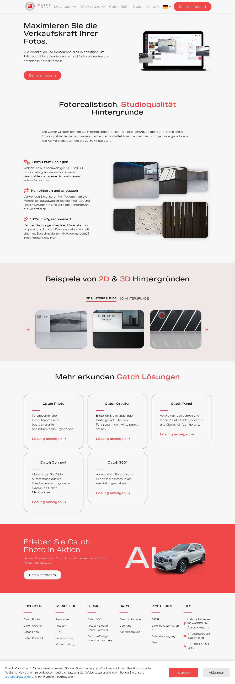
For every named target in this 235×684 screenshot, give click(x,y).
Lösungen (62, 6)
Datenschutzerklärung (21, 676)
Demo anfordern (192, 6)
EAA (154, 642)
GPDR (155, 619)
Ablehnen (216, 672)
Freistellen (62, 619)
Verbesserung (64, 638)
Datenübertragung (163, 636)
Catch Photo (32, 619)
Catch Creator (33, 625)
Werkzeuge (90, 6)
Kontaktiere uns (130, 631)
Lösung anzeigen (47, 439)
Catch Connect (33, 638)
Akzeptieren (183, 672)
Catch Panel (31, 631)
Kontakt (153, 6)
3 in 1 (59, 631)
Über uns (125, 625)
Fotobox (61, 625)
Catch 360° (119, 6)
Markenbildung (65, 644)
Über (137, 6)
